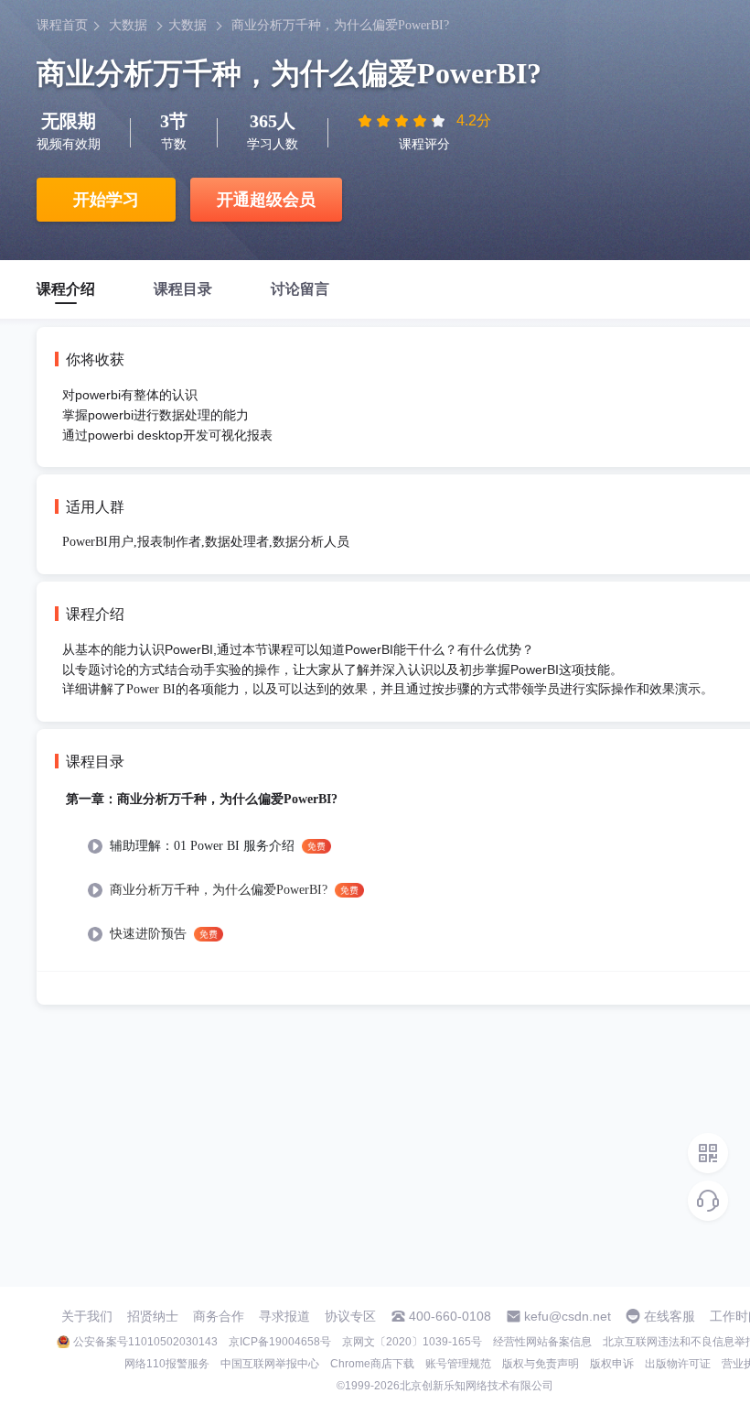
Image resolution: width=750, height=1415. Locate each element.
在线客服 (669, 1316)
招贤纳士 (152, 1316)
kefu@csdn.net (567, 1316)
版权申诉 (612, 1363)
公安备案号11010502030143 (145, 1341)
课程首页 (62, 25)
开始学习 (106, 199)
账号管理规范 (458, 1363)
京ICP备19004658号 (280, 1341)
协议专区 (350, 1316)
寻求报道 (284, 1316)
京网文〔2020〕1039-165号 (412, 1341)
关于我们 (86, 1316)
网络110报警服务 (166, 1363)
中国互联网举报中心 (269, 1363)
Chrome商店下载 (372, 1363)
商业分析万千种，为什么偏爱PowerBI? (340, 25)
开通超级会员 (266, 199)
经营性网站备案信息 (542, 1341)
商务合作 (218, 1316)
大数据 (128, 25)
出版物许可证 (678, 1363)
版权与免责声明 (540, 1363)
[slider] (403, 121)
